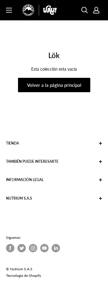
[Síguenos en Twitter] (21, 248)
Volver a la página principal (54, 85)
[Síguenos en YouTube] (44, 248)
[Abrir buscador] (84, 10)
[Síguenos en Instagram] (33, 248)
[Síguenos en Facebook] (10, 248)
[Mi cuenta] (96, 10)
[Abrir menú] (9, 10)
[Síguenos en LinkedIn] (56, 248)
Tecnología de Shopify (23, 275)
